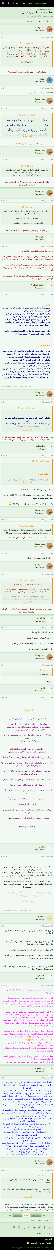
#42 (2, 88)
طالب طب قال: (28, 526)
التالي (18, 1215)
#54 (2, 665)
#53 (2, 628)
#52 (2, 574)
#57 (2, 926)
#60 (2, 1170)
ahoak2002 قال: (28, 43)
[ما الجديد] (8, 3)
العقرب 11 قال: (28, 580)
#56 (2, 856)
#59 (2, 1078)
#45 (2, 201)
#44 (2, 160)
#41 (2, 37)
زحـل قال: (28, 207)
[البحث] (3, 3)
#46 (2, 246)
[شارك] (6, 37)
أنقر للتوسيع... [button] (27, 136)
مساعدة (42, 1243)
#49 (2, 456)
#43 (2, 109)
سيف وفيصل (46, 16)
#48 (2, 402)
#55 (2, 698)
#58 (2, 985)
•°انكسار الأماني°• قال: (28, 408)
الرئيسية (34, 1243)
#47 (2, 294)
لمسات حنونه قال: (28, 115)
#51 (2, 554)
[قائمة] (50, 3)
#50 (2, 520)
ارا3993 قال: (46, 670)
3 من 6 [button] (26, 1215)
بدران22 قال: (28, 166)
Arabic (47, 1239)
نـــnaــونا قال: (46, 1175)
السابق (35, 1215)
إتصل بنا (49, 1243)
